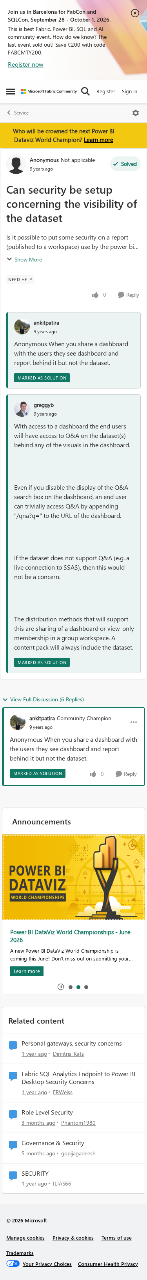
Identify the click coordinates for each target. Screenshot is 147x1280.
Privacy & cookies (73, 1237)
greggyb (44, 405)
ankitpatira (46, 322)
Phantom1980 (78, 1122)
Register (105, 91)
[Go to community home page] (49, 91)
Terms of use (117, 1237)
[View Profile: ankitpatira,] (22, 326)
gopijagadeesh (78, 1153)
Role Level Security (47, 1112)
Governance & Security (53, 1143)
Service (21, 113)
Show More (28, 259)
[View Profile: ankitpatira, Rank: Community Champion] (17, 722)
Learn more (98, 139)
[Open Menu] (135, 112)
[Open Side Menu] (10, 91)
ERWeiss (63, 1092)
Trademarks (20, 1252)
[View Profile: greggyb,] (22, 409)
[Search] (85, 91)
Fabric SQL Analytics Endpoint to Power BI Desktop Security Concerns (78, 1078)
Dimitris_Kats (68, 1053)
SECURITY (35, 1173)
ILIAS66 (62, 1183)
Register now (26, 64)
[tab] (70, 987)
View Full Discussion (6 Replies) (47, 699)
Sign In (129, 91)
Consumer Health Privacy (108, 1263)
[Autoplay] (60, 987)
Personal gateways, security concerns (72, 1043)
